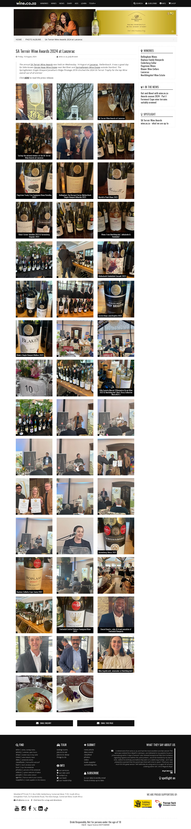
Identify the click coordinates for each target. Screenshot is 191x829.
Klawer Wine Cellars (150, 69)
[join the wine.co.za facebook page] (29, 809)
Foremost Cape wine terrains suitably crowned (154, 101)
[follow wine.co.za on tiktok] (46, 809)
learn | (25, 765)
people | (26, 775)
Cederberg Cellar (148, 63)
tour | (25, 767)
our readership (65, 780)
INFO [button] (163, 3)
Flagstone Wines (148, 66)
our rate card (63, 773)
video (86, 760)
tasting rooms (62, 750)
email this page (107, 723)
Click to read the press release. (36, 77)
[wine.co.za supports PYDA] (165, 803)
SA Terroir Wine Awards (41, 64)
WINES (53, 3)
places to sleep (63, 755)
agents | (29, 777)
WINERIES (44, 3)
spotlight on (168, 778)
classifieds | (27, 762)
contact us (62, 775)
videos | (28, 772)
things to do (61, 757)
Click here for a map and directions (47, 800)
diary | (24, 760)
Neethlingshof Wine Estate (153, 75)
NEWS (61, 3)
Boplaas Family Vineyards (152, 59)
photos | (28, 770)
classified (88, 755)
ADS (76, 3)
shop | (27, 755)
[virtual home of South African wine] (26, 3)
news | (25, 757)
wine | (26, 750)
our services (63, 770)
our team (63, 778)
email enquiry (45, 723)
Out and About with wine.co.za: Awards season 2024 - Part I (154, 94)
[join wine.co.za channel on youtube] (17, 809)
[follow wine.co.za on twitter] (35, 809)
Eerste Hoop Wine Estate (45, 67)
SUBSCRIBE (92, 773)
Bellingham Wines (149, 56)
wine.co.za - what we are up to (154, 123)
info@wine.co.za (22, 800)
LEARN (83, 3)
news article (89, 750)
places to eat (62, 752)
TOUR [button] (91, 3)
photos (87, 757)
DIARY (69, 3)
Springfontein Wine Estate (88, 67)
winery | (27, 752)
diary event (88, 752)
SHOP (173, 3)
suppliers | (30, 780)
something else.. (90, 765)
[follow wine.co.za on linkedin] (40, 809)
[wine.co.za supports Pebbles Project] (143, 803)
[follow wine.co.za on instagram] (24, 809)
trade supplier (90, 762)
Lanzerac (93, 64)
